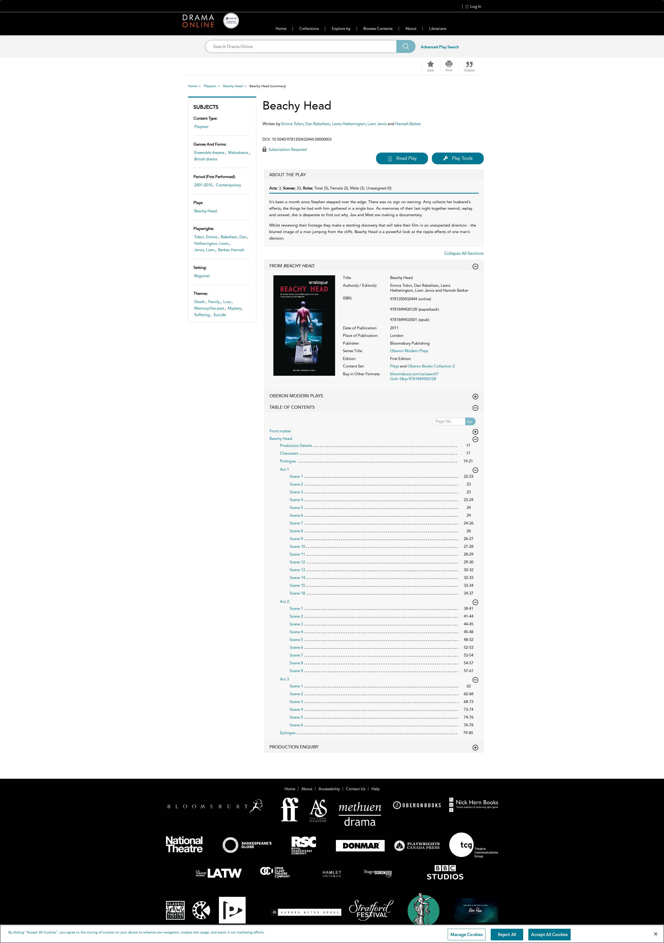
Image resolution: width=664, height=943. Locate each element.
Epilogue (287, 732)
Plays (394, 366)
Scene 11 (297, 554)
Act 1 (284, 469)
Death (199, 301)
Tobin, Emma (205, 237)
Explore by (341, 28)
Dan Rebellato (317, 123)
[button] (449, 66)
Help (375, 789)
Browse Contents (377, 28)
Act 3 (284, 679)
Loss (227, 301)
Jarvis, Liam (204, 250)
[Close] (655, 934)
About (410, 28)
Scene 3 (296, 492)
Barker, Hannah (231, 250)
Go (469, 421)
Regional (202, 276)
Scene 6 (296, 515)
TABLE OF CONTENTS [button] (292, 407)
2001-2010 (203, 185)
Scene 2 (296, 484)
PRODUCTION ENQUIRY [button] (294, 746)
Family (214, 301)
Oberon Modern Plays (409, 350)
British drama (205, 159)
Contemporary (228, 185)
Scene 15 (297, 585)
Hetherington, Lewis (211, 243)
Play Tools (462, 158)
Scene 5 (296, 507)
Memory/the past (209, 308)
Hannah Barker (408, 123)
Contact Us (355, 789)
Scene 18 (297, 593)
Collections (309, 28)
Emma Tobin (292, 123)
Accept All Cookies (549, 934)
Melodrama (238, 152)
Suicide (219, 314)
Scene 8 (296, 531)
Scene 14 (297, 577)
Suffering (202, 314)
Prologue (288, 461)
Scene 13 (297, 570)
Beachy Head (233, 86)
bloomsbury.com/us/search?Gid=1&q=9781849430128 (414, 376)
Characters (289, 453)
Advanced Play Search (440, 47)
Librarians (437, 28)
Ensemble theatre (209, 152)
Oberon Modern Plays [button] (296, 395)
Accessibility (329, 789)
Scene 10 (297, 546)
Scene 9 (296, 538)
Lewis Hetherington (348, 123)
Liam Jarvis (377, 123)
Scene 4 (296, 499)
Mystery (234, 308)
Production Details (296, 445)
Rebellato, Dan (233, 237)
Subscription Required (287, 149)
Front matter (280, 431)
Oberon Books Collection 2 (431, 366)
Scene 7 (296, 523)
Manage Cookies (467, 934)
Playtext (210, 86)
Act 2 (284, 601)
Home (281, 28)
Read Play (406, 158)
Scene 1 (296, 476)
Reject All (507, 934)
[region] (332, 934)
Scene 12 (297, 562)
